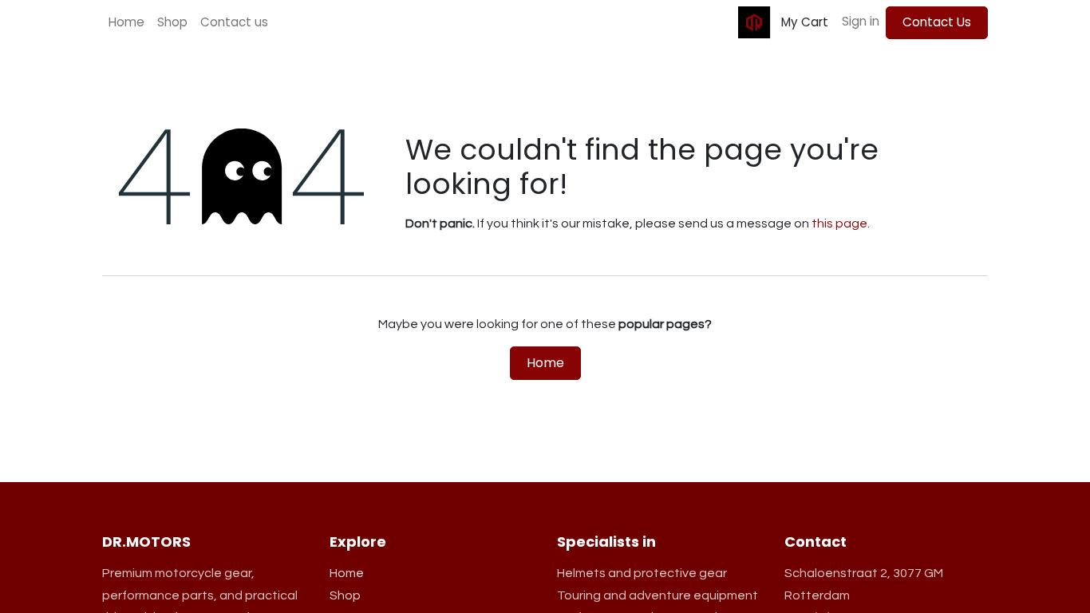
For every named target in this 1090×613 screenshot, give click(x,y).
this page (839, 223)
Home (545, 363)
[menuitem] (126, 22)
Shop (345, 595)
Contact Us (936, 22)
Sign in (860, 21)
